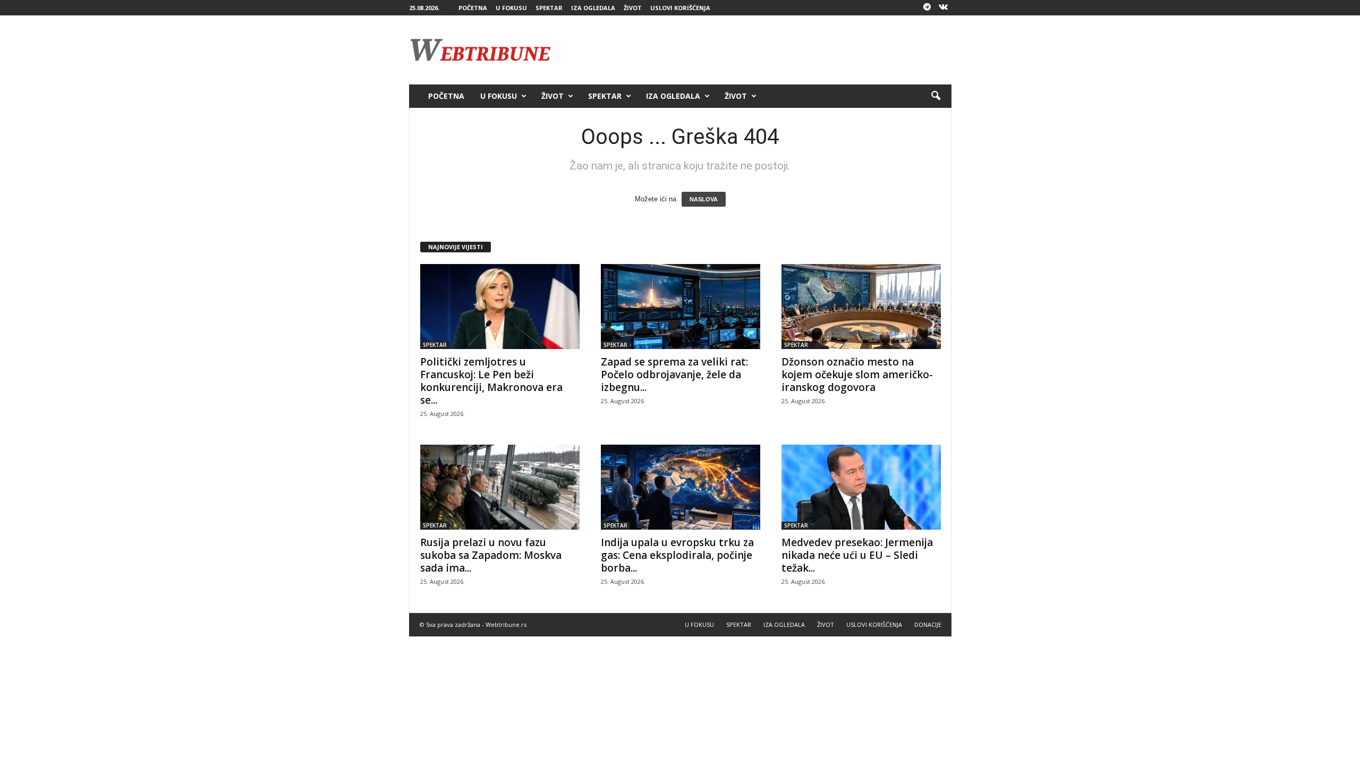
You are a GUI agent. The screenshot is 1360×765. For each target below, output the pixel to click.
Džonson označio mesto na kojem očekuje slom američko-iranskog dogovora (857, 374)
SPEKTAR (549, 8)
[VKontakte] (943, 7)
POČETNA (472, 8)
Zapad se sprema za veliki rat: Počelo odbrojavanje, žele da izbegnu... (674, 374)
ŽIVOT (633, 8)
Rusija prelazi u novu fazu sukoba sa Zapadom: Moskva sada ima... (491, 555)
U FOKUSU (511, 8)
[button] (935, 96)
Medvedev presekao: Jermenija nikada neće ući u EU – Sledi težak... (857, 555)
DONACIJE (927, 624)
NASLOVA (704, 199)
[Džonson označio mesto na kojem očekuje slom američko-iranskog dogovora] (861, 306)
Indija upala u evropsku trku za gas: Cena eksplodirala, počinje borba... (677, 555)
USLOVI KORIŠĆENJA (680, 8)
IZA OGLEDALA (593, 8)
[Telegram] (927, 7)
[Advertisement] (758, 50)
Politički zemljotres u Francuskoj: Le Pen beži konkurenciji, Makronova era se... (491, 381)
